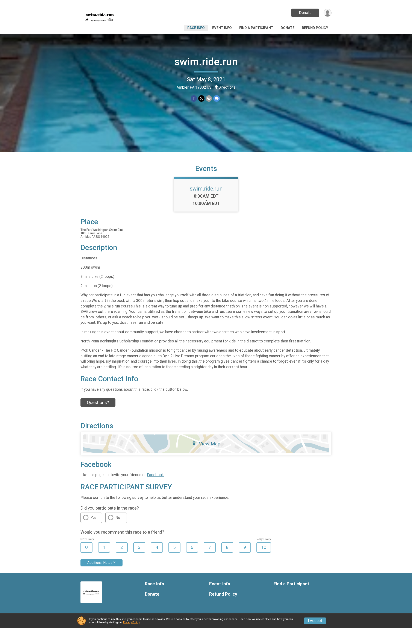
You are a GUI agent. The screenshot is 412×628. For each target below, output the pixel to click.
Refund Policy (315, 28)
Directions (227, 87)
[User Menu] (328, 13)
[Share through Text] (216, 98)
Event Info (222, 28)
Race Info (196, 28)
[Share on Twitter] (201, 98)
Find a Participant (256, 28)
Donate (305, 12)
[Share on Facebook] (194, 98)
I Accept (315, 621)
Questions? (98, 402)
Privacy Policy (131, 622)
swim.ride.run (206, 62)
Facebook (155, 475)
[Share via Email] (209, 98)
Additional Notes (99, 563)
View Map (209, 443)
